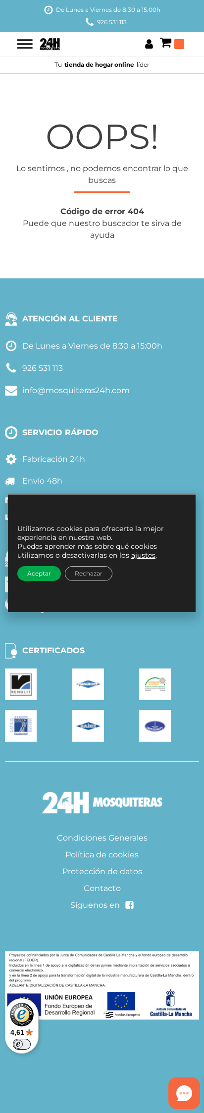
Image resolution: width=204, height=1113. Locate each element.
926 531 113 (112, 22)
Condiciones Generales (102, 838)
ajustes (143, 555)
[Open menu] (25, 44)
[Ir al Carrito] (171, 44)
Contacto (102, 888)
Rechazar (88, 573)
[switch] (22, 1044)
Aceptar (39, 573)
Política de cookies (102, 854)
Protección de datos (102, 871)
